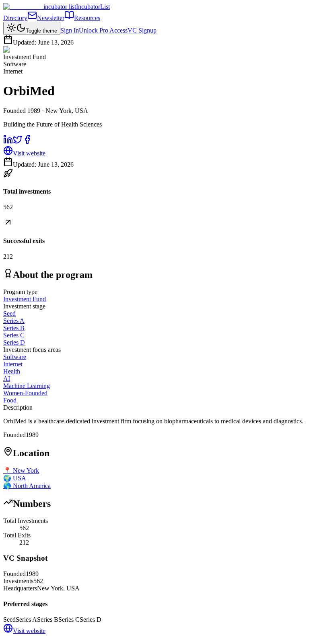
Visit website (29, 153)
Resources (87, 17)
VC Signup (142, 30)
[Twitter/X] (18, 142)
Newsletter (50, 17)
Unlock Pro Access (103, 30)
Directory (15, 17)
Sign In (69, 30)
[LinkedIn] (8, 142)
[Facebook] (27, 142)
